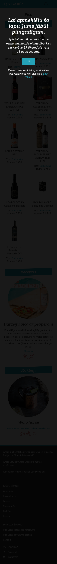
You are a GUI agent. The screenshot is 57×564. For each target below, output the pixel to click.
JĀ (28, 61)
